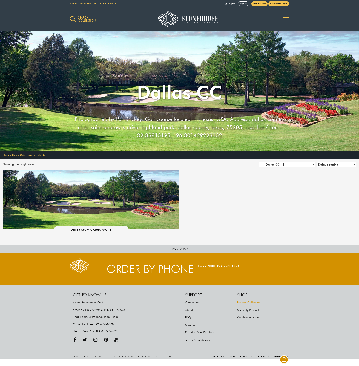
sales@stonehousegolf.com (100, 316)
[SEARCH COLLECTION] (73, 17)
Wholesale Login (278, 3)
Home (6, 155)
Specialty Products (248, 310)
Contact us (192, 302)
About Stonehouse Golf (88, 302)
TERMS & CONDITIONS (273, 357)
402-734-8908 (107, 3)
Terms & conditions (197, 340)
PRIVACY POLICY (241, 357)
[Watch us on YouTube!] (116, 340)
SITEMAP (218, 357)
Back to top (179, 248)
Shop (14, 155)
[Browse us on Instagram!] (95, 340)
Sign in (243, 3)
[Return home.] (180, 19)
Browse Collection (248, 302)
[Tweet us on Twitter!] (85, 340)
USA (22, 155)
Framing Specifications (200, 332)
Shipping (191, 325)
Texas (30, 155)
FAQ (188, 317)
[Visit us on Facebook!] (75, 340)
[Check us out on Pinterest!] (106, 340)
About (189, 310)
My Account (259, 3)
